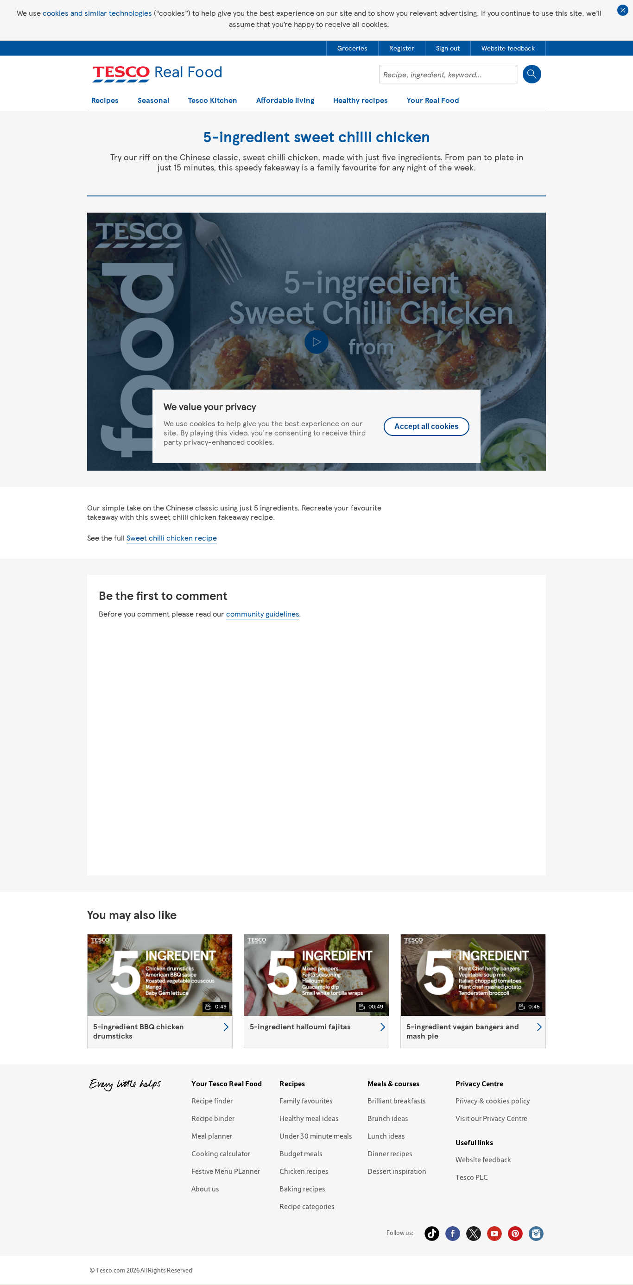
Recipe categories (307, 1206)
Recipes (105, 100)
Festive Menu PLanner (225, 1171)
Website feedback (483, 1159)
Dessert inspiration (396, 1171)
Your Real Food (433, 100)
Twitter (473, 1233)
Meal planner (211, 1136)
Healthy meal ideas (309, 1118)
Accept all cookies (426, 426)
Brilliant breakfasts (396, 1100)
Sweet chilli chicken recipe (172, 537)
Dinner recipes (389, 1153)
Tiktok (431, 1233)
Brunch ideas (387, 1118)
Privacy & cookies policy (493, 1100)
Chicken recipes (304, 1171)
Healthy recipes (360, 100)
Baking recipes (302, 1188)
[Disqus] (316, 746)
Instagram (536, 1233)
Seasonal (153, 100)
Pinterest (515, 1233)
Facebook (452, 1233)
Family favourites (306, 1100)
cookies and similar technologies (97, 12)
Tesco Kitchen (212, 100)
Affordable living (285, 100)
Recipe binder (212, 1118)
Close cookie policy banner (622, 10)
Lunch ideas (386, 1136)
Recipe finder (212, 1100)
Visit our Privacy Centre (491, 1118)
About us (205, 1188)
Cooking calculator (220, 1153)
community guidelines (262, 613)
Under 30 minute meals (315, 1136)
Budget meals (301, 1153)
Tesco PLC (472, 1177)
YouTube (494, 1233)
